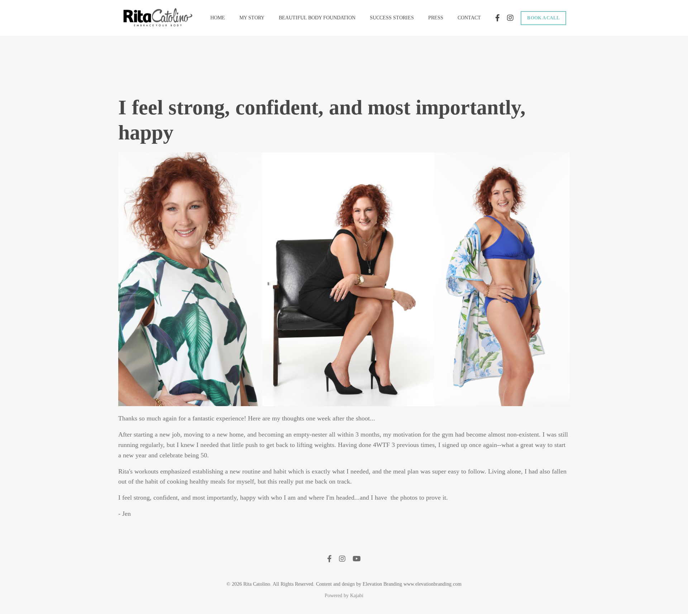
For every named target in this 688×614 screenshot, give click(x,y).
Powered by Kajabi (344, 595)
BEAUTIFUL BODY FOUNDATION (317, 17)
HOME (217, 17)
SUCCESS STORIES (392, 17)
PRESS (435, 17)
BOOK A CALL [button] (543, 17)
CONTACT (469, 17)
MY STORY (251, 17)
